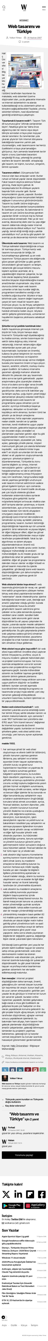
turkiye (9, 1058)
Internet (23, 20)
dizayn (15, 1055)
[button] (13, 1205)
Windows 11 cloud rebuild (13, 1258)
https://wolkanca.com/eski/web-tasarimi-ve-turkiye (24, 1062)
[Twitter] (6, 1194)
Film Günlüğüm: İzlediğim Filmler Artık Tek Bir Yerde (19, 1294)
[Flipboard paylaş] (35, 1070)
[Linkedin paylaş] (20, 1070)
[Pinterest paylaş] (27, 1070)
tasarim (39, 1055)
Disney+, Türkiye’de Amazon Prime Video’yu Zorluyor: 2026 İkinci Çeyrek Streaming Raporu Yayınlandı (19, 1250)
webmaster (36, 1058)
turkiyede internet (21, 1058)
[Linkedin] (18, 1194)
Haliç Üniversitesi (19, 1046)
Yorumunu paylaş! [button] (24, 1155)
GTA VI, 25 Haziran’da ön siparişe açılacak (17, 1301)
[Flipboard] (30, 1194)
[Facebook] (42, 1194)
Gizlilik (14, 1325)
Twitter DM (17, 1219)
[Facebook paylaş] (12, 1070)
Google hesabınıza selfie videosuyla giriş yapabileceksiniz (18, 1242)
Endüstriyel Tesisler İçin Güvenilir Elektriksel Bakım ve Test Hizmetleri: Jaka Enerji (18, 1286)
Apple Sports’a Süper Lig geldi (15, 1236)
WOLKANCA (24, 7)
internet (23, 1055)
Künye (24, 1325)
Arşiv (4, 1325)
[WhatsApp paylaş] (43, 1070)
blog (8, 1055)
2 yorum (25, 42)
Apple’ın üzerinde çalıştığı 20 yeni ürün (17, 1277)
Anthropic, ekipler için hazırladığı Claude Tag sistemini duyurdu (17, 1270)
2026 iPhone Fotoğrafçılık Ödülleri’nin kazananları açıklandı (19, 1263)
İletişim (34, 1325)
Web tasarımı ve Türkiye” (24, 1116)
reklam (31, 1055)
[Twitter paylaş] (5, 1070)
